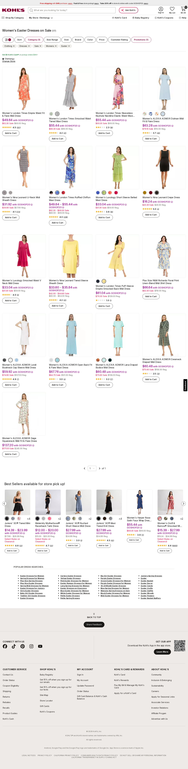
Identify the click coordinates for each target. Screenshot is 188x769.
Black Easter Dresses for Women (115, 593)
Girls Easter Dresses (29, 591)
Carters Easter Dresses (70, 576)
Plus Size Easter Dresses (31, 583)
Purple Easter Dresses (111, 578)
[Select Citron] (104, 192)
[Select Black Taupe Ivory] (4, 192)
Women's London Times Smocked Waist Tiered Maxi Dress (70, 120)
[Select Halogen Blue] (163, 114)
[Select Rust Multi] (98, 360)
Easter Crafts (147, 588)
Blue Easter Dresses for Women (74, 591)
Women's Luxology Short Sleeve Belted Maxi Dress (116, 198)
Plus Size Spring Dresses (31, 581)
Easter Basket (147, 581)
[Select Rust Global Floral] (159, 518)
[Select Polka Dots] (4, 360)
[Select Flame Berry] (63, 192)
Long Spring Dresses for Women (74, 586)
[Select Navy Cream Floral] (68, 518)
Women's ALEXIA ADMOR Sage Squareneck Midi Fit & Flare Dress (19, 439)
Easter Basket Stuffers (151, 598)
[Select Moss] (144, 192)
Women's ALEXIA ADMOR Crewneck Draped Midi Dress (161, 360)
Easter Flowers (147, 596)
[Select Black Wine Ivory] (10, 192)
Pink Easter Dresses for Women (74, 581)
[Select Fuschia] (116, 192)
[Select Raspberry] (49, 518)
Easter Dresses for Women (32, 576)
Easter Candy (147, 586)
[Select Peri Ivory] (57, 114)
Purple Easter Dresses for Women (116, 583)
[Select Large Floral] (144, 114)
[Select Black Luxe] (98, 518)
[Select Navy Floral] (13, 518)
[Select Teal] (110, 360)
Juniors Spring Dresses (151, 576)
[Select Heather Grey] (43, 518)
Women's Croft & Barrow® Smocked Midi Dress (169, 524)
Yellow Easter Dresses (70, 578)
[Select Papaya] (110, 192)
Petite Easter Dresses (70, 596)
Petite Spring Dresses (70, 598)
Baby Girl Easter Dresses (31, 593)
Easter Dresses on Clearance (73, 588)
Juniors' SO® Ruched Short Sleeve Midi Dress (78, 524)
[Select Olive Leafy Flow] (166, 518)
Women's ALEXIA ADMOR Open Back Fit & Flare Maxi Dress (70, 366)
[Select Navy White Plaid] (80, 518)
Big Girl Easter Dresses (111, 576)
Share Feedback (94, 624)
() (19, 127)
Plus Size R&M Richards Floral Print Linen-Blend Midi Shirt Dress (160, 282)
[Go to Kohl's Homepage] (13, 10)
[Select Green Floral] (74, 518)
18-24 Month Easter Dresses (113, 586)
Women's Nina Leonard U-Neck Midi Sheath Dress (21, 198)
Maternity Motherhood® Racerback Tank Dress (47, 524)
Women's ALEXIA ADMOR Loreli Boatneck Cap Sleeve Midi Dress (19, 366)
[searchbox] (72, 10)
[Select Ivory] (10, 360)
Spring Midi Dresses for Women (34, 586)
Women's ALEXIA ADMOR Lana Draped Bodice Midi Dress (116, 366)
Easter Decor (147, 583)
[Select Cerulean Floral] (151, 114)
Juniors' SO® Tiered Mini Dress (17, 524)
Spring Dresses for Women (32, 578)
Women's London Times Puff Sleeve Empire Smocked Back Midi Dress (115, 287)
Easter (144, 578)
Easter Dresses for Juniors (32, 588)
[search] (31, 10)
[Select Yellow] (104, 281)
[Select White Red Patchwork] (19, 518)
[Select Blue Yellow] (57, 192)
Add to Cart (11, 133)
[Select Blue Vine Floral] (172, 518)
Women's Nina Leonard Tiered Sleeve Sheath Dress (68, 282)
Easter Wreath (147, 593)
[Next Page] (99, 468)
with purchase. (56, 3)
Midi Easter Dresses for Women (115, 596)
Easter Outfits (147, 591)
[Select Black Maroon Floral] (7, 518)
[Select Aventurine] (51, 114)
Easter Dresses (27, 598)
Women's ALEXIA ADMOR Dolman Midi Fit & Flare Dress (163, 120)
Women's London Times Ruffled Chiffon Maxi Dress (70, 198)
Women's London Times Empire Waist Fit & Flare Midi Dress (23, 114)
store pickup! (86, 3)
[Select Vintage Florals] (157, 114)
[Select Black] (51, 192)
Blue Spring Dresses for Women (115, 588)
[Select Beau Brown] (104, 518)
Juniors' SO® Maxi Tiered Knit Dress (105, 524)
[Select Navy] (98, 281)
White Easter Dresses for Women (75, 593)
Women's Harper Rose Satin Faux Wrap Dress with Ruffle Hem (139, 519)
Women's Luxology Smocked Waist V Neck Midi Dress (21, 282)
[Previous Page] (84, 468)
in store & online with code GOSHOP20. (124, 3)
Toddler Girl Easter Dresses (32, 596)
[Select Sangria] (151, 192)
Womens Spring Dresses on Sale (115, 591)
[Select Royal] (98, 192)
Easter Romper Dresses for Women (76, 583)
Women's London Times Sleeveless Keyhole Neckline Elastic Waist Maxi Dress (114, 114)
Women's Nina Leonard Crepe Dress (161, 197)
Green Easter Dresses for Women (116, 581)
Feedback (185, 385)
